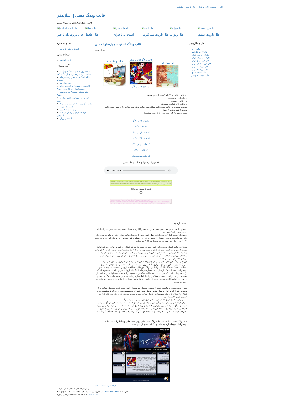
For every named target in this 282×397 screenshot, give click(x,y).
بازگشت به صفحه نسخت (105, 385)
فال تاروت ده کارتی (200, 69)
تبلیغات (180, 6)
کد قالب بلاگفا (141, 126)
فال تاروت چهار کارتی (201, 57)
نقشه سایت (94, 394)
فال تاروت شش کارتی (201, 63)
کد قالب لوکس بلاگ (141, 144)
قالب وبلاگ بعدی (114, 61)
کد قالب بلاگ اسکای (141, 138)
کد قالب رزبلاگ (141, 149)
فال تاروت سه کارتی (200, 54)
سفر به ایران (66, 82)
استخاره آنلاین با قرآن (207, 6)
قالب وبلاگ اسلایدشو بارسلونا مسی (118, 44)
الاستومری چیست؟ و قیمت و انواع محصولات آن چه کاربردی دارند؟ (73, 87)
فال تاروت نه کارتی (200, 66)
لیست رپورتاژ (66, 118)
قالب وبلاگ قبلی (168, 63)
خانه (221, 6)
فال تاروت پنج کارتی (200, 60)
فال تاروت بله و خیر (200, 75)
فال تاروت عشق (199, 72)
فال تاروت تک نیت (199, 51)
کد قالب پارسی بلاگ (141, 132)
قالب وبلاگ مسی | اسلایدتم (81, 15)
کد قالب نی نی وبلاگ (141, 155)
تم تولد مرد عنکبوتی (68, 109)
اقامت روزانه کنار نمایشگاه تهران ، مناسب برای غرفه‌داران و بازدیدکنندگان (74, 73)
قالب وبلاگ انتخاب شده (141, 59)
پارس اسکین (65, 59)
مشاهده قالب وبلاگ (141, 86)
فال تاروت (190, 6)
